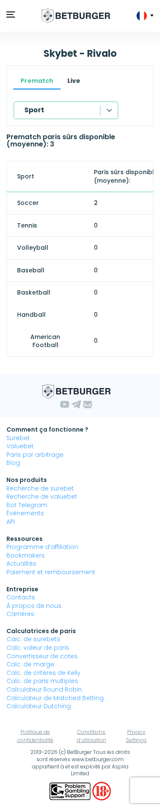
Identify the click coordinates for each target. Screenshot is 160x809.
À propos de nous (33, 606)
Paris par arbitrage (35, 454)
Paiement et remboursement (50, 572)
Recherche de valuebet (41, 496)
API (10, 521)
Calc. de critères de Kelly (43, 673)
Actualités (21, 563)
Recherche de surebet (40, 488)
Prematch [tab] (36, 80)
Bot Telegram (26, 505)
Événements (25, 513)
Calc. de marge (30, 664)
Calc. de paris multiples (42, 681)
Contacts (20, 597)
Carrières (20, 614)
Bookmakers (25, 555)
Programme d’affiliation (42, 547)
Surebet (18, 438)
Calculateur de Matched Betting (55, 698)
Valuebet (20, 446)
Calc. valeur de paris (37, 647)
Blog (13, 463)
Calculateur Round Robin (44, 689)
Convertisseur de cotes (42, 656)
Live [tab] (73, 80)
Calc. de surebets (33, 639)
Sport (34, 110)
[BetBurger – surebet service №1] (76, 16)
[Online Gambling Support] (70, 790)
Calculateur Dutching (38, 706)
